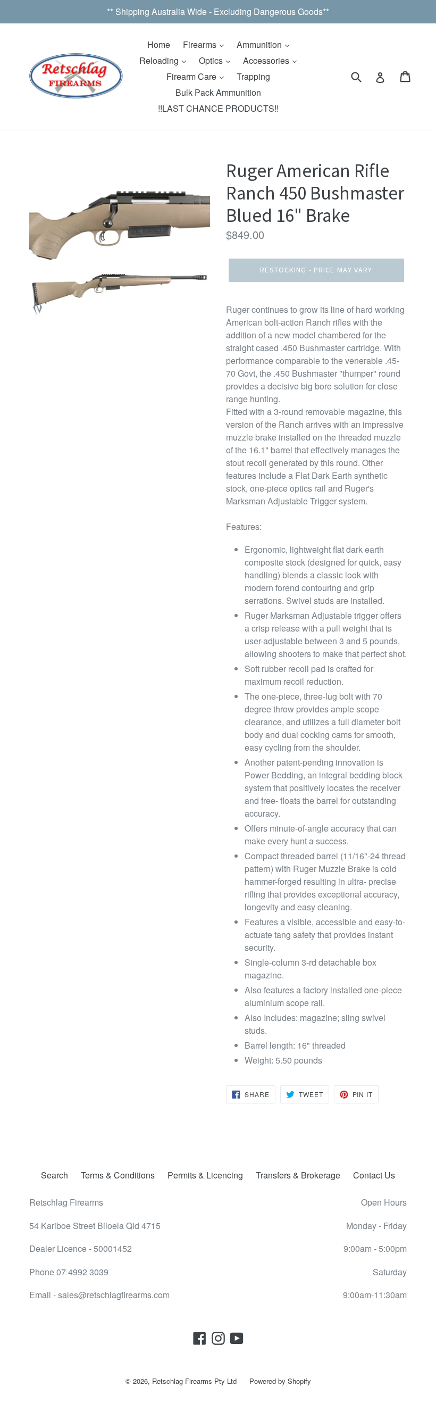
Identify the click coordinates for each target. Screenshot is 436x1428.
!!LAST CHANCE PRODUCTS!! (218, 108)
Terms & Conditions (118, 1175)
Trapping (253, 76)
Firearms (201, 44)
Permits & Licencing (205, 1175)
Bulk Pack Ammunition (218, 92)
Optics (212, 60)
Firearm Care (192, 76)
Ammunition (260, 44)
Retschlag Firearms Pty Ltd (194, 1381)
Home (158, 44)
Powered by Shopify (280, 1381)
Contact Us (374, 1175)
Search (54, 1175)
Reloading (160, 60)
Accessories (267, 60)
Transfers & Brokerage (298, 1175)
